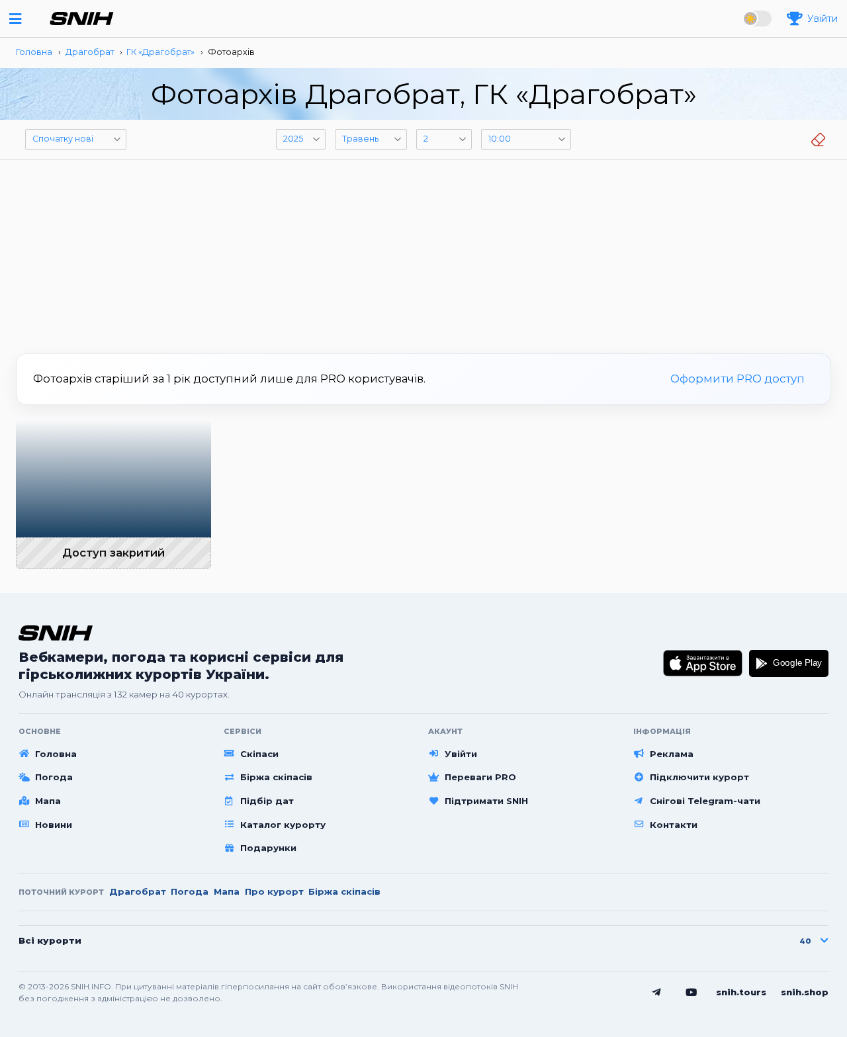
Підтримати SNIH (486, 800)
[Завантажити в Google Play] (788, 663)
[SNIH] (56, 633)
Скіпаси (259, 753)
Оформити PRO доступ (737, 378)
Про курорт (274, 891)
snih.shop (804, 992)
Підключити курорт (699, 777)
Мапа (48, 800)
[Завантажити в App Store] (703, 663)
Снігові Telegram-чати (705, 800)
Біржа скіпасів (276, 777)
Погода (54, 777)
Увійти (461, 753)
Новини (53, 824)
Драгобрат (137, 891)
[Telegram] (656, 992)
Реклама (671, 753)
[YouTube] (691, 992)
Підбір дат (267, 800)
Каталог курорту (283, 824)
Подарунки (268, 847)
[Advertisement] (423, 251)
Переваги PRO (480, 777)
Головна (56, 753)
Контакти (673, 824)
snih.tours (741, 992)
